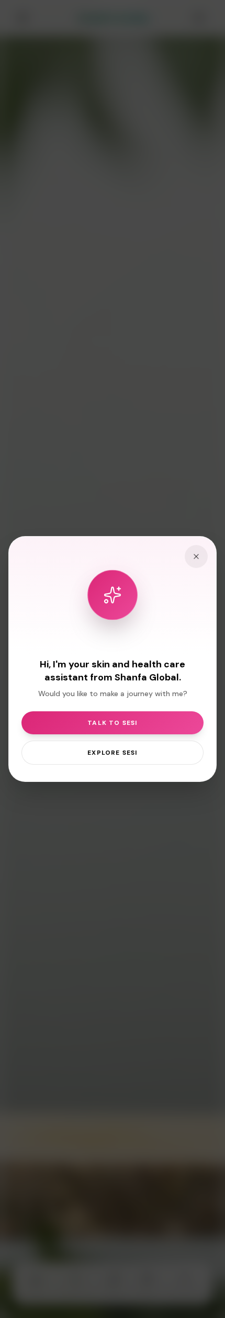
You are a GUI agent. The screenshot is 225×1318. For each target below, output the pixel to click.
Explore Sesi (112, 752)
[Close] (196, 556)
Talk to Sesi (112, 723)
